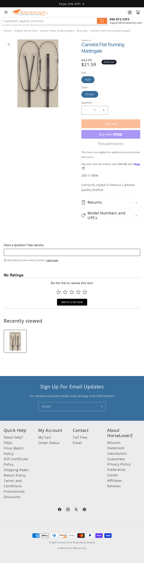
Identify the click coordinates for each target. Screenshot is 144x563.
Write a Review (72, 302)
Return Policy (15, 475)
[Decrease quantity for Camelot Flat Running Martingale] (86, 110)
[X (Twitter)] (76, 510)
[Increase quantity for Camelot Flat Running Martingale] (103, 110)
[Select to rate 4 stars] (78, 292)
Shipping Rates (16, 470)
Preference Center (116, 472)
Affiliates (114, 480)
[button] (110, 202)
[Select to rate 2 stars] (65, 292)
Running (82, 30)
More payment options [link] (111, 143)
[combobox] (55, 21)
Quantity (86, 102)
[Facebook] (60, 510)
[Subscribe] (101, 406)
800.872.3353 (119, 19)
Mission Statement (115, 445)
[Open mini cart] (138, 12)
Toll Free (80, 437)
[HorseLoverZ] (30, 12)
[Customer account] (130, 12)
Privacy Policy (118, 464)
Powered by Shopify (84, 542)
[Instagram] (68, 510)
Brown (89, 94)
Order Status (48, 442)
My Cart (44, 437)
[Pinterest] (84, 510)
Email (77, 442)
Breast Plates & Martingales (57, 30)
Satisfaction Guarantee (117, 456)
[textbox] (72, 252)
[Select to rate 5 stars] (85, 292)
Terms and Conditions (13, 483)
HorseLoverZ (65, 542)
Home (7, 30)
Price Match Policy (14, 451)
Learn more (52, 260)
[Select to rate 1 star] (59, 292)
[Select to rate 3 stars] (72, 292)
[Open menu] (6, 12)
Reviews (114, 486)
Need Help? (13, 437)
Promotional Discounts (14, 494)
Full (88, 79)
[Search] (102, 21)
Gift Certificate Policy (16, 462)
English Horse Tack (26, 30)
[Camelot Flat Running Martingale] (15, 341)
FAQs (8, 442)
